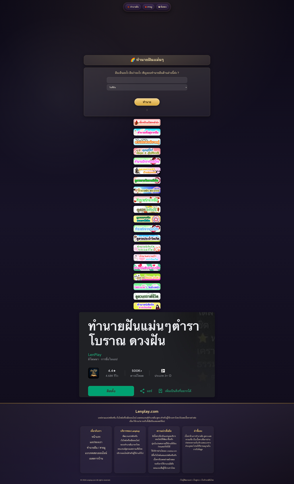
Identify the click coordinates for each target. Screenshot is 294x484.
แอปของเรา (96, 442)
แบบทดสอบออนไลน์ (96, 453)
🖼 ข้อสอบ (162, 7)
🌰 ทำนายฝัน (133, 7)
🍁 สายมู (148, 7)
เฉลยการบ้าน (96, 458)
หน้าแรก (96, 436)
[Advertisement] (69, 33)
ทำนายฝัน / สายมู (96, 447)
